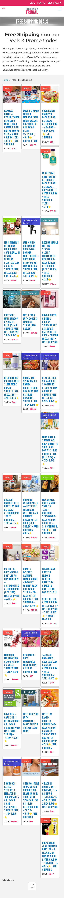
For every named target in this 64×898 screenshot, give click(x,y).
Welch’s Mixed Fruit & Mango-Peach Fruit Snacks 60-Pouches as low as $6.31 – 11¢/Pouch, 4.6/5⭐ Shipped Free (31, 127)
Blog (32, 3)
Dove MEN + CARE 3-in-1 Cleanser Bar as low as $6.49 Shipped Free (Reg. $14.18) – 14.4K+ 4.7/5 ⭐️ (12, 729)
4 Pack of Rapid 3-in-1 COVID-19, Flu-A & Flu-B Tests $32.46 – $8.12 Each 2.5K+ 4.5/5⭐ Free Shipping (49, 797)
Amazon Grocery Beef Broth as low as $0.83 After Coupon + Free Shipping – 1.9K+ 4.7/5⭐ (11, 513)
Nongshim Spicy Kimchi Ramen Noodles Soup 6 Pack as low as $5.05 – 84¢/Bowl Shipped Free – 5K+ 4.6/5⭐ (30, 393)
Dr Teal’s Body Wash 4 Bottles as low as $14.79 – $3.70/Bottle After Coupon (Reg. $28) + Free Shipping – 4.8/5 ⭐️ (11, 586)
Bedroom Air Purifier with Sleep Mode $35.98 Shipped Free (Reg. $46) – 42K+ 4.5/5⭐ (11, 390)
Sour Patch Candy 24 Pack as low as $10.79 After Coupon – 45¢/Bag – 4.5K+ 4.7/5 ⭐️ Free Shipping (49, 126)
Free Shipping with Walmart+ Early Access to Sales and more (30, 722)
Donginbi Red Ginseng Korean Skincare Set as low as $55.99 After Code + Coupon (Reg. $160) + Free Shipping (50, 330)
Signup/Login (54, 3)
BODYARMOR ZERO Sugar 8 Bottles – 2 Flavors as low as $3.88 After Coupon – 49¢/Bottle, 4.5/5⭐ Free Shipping (50, 858)
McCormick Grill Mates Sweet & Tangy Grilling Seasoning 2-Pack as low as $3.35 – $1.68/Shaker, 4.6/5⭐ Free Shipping (50, 518)
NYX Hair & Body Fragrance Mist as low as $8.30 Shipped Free (30, 665)
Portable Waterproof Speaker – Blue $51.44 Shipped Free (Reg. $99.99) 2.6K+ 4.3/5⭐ (11, 327)
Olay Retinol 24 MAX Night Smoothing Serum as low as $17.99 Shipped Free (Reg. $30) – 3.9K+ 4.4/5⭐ (49, 391)
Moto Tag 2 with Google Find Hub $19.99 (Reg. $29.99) (30, 323)
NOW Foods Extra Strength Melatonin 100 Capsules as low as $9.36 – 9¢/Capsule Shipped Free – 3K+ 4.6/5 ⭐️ (11, 802)
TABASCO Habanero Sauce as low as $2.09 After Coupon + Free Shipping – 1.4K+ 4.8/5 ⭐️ (50, 668)
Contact (42, 3)
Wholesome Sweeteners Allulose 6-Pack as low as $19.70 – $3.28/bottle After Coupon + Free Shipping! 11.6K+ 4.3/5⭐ (49, 191)
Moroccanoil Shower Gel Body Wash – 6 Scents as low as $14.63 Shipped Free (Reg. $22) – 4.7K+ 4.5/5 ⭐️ (50, 452)
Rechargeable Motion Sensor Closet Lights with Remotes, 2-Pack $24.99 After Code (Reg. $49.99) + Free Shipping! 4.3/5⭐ (50, 263)
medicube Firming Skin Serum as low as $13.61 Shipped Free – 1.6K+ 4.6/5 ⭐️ (11, 667)
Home (5, 79)
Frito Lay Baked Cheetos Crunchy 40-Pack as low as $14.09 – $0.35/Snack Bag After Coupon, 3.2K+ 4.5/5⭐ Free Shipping (49, 732)
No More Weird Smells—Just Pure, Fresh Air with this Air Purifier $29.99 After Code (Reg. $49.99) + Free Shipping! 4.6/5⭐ (31, 518)
